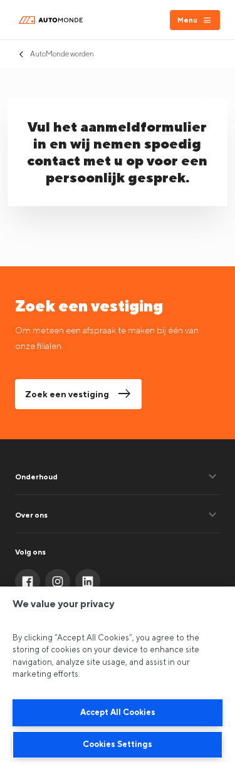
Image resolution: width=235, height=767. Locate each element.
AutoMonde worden (62, 54)
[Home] (52, 20)
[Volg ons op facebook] (27, 581)
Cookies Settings (117, 744)
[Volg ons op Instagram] (57, 581)
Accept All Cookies (117, 712)
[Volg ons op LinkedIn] (87, 581)
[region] (117, 677)
